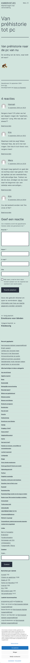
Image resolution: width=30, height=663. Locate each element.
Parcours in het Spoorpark (10, 353)
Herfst (3, 439)
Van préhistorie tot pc (9, 511)
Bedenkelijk (4, 383)
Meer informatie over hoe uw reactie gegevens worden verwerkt (12, 303)
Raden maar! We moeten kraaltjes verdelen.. (14, 497)
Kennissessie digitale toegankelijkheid (13, 345)
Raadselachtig (5, 490)
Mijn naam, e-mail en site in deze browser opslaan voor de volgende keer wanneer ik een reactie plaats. (16, 282)
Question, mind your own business (11, 480)
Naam (3, 249)
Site (2, 269)
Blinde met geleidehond (8, 393)
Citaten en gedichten (8, 577)
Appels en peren (5, 376)
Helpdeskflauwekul (6, 435)
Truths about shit (6, 504)
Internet (4, 585)
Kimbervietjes (8, 3)
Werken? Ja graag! (6, 518)
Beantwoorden (6, 126)
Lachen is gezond (6, 452)
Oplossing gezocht (6, 469)
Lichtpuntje (4, 455)
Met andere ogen (7, 591)
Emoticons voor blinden (8, 421)
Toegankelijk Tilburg (8, 545)
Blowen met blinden (7, 400)
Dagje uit (4, 580)
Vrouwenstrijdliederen (7, 514)
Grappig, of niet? (6, 428)
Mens (10, 160)
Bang (2, 379)
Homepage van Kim (7, 540)
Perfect (3, 473)
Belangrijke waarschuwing (9, 386)
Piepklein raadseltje (7, 476)
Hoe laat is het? (5, 442)
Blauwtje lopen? (5, 390)
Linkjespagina (5, 543)
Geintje (3, 425)
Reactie (4, 230)
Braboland (4, 535)
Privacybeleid (18, 660)
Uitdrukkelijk (5, 508)
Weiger (15, 652)
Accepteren (15, 648)
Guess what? (5, 432)
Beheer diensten (14, 643)
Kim (6, 85)
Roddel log (19, 601)
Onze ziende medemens (8, 462)
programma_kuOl (7, 601)
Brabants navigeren (7, 404)
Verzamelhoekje (6, 593)
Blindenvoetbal (5, 397)
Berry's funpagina (7, 532)
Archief (3, 575)
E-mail (4, 259)
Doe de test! (4, 411)
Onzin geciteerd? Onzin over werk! (11, 466)
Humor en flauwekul (20, 87)
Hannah (11, 104)
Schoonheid (4, 501)
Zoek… (3, 553)
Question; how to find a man (9, 483)
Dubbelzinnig (5, 418)
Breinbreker (4, 407)
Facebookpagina (6, 537)
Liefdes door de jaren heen (10, 351)
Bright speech (6, 348)
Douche (3, 414)
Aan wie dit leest (6, 372)
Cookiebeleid (11, 660)
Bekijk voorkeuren (15, 656)
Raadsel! (3, 487)
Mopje (3, 459)
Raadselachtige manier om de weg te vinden (14, 494)
